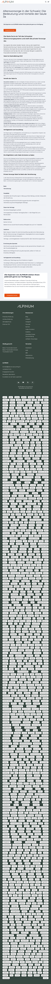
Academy (28, 332)
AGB (27, 350)
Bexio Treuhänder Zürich (10, 348)
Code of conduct (30, 329)
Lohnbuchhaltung (7, 319)
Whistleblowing (30, 358)
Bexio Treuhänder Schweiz (10, 350)
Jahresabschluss (7, 321)
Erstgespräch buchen (8, 371)
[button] (48, 1)
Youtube (28, 324)
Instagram (28, 321)
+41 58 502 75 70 (7, 369)
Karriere (28, 326)
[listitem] (5, 397)
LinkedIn (28, 319)
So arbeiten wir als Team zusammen (12, 377)
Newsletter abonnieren (9, 374)
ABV (27, 353)
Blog (27, 316)
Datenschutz (29, 355)
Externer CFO (6, 324)
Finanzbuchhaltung (8, 316)
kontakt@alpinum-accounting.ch (11, 366)
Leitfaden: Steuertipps (31, 339)
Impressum (29, 347)
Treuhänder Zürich (8, 351)
